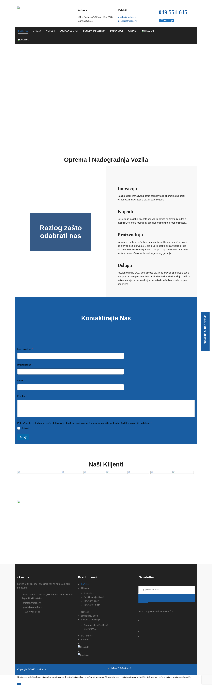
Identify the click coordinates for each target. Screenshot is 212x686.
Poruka (21, 396)
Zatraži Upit (167, 20)
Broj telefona (24, 364)
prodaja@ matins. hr (33, 607)
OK (19, 684)
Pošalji (23, 437)
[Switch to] (148, 31)
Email (20, 380)
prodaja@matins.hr (127, 20)
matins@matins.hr (127, 17)
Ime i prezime (25, 348)
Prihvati (25, 428)
